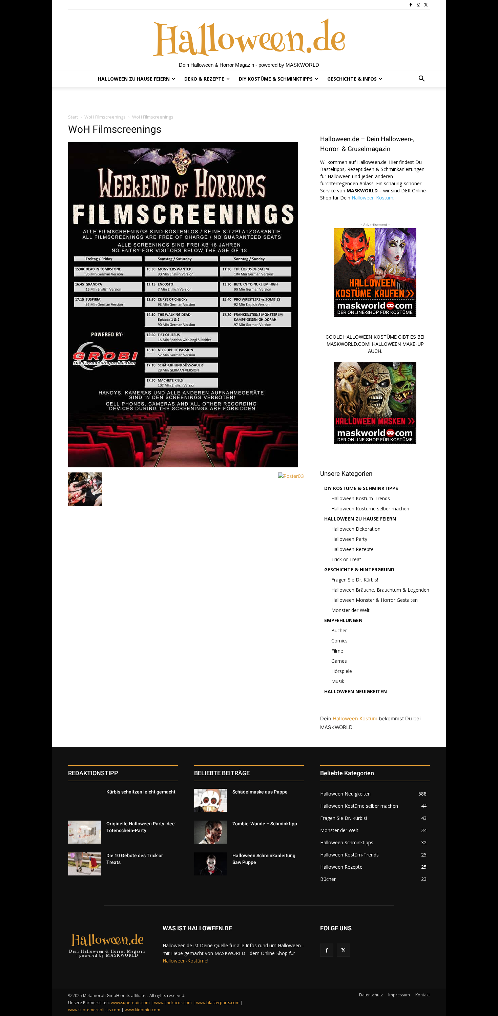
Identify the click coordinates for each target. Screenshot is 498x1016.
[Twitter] (426, 5)
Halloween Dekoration (355, 529)
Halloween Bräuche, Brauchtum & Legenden (380, 590)
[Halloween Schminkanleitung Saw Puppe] (210, 863)
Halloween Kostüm (372, 197)
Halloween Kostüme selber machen (370, 508)
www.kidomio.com (142, 1010)
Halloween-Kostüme (185, 960)
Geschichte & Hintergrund (359, 569)
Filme (337, 651)
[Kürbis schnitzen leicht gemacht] (84, 800)
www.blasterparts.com (218, 1003)
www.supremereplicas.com (94, 1010)
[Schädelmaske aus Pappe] (210, 800)
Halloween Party (349, 539)
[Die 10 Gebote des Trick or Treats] (84, 863)
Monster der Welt (350, 610)
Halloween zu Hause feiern (360, 518)
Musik (337, 681)
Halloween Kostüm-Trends (360, 498)
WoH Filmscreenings (105, 117)
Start (73, 117)
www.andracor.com (173, 1003)
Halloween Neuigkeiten (355, 691)
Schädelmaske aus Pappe (260, 792)
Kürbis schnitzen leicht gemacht (140, 792)
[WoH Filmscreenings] (183, 465)
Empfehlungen (343, 620)
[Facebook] (411, 5)
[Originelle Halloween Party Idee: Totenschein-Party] (84, 832)
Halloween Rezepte (352, 549)
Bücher (339, 630)
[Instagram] (418, 5)
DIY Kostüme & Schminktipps (361, 488)
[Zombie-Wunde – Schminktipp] (210, 832)
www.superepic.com (130, 1003)
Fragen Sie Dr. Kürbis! (354, 579)
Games (339, 661)
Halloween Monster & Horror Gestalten (374, 600)
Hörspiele (341, 671)
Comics (339, 640)
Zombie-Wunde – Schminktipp (264, 823)
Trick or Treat (346, 559)
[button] (422, 79)
